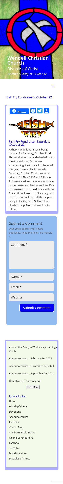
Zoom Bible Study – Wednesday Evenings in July (33, 349)
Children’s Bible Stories (22, 432)
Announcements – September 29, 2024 (31, 373)
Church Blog (16, 427)
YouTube (14, 448)
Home (12, 401)
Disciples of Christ (19, 458)
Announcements (18, 416)
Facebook (14, 442)
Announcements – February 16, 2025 (30, 358)
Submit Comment (37, 307)
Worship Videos (18, 406)
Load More (32, 387)
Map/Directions (18, 453)
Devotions (15, 411)
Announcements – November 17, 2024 (31, 366)
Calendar (14, 422)
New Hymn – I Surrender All (25, 381)
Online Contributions (21, 437)
